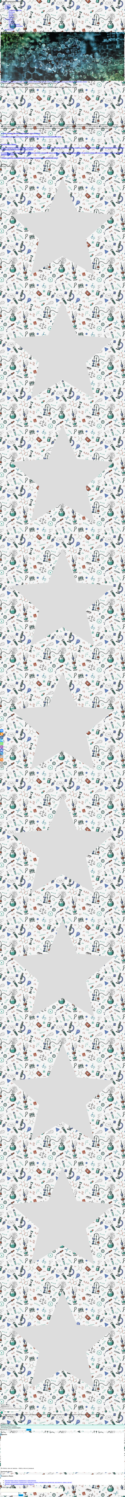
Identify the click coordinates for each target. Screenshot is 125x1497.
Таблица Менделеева (16, 26)
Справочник (9, 19)
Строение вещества (15, 10)
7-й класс (8, 5)
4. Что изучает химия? (9, 144)
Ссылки (11, 28)
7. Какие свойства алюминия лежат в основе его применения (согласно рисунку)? (29, 158)
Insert (20, 1495)
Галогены (12, 22)
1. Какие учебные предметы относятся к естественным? (20, 133)
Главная (3, 81)
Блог (6, 8)
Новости (11, 17)
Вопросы (12, 12)
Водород (11, 21)
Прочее (11, 15)
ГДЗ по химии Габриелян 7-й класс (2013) (37, 81)
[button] (11, 1)
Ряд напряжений (14, 24)
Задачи (11, 14)
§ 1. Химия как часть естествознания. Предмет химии (69, 81)
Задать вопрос (9, 29)
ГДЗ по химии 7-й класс (14, 81)
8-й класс (8, 7)
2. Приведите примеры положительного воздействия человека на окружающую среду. (31, 136)
